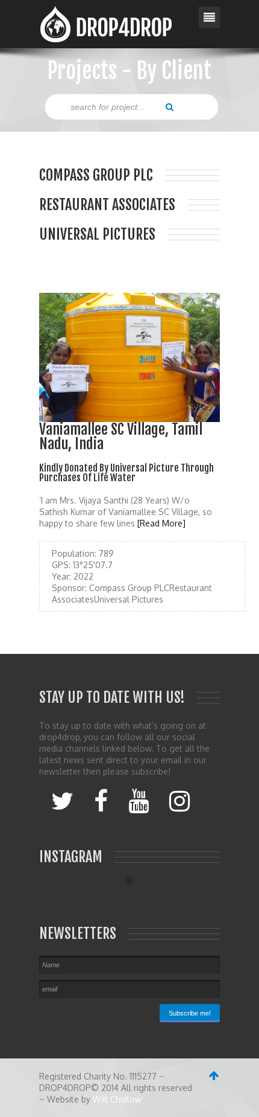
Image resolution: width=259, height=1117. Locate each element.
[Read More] (161, 523)
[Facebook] (101, 800)
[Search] (169, 106)
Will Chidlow (117, 1099)
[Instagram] (179, 800)
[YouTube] (138, 800)
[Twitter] (62, 800)
